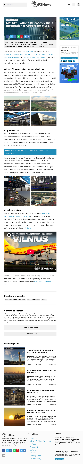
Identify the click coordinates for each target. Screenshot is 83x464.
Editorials (33, 450)
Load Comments (30, 334)
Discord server (27, 52)
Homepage (34, 438)
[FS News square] (69, 73)
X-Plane (33, 444)
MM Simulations (33, 299)
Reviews (33, 453)
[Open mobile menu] (69, 4)
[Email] (3, 455)
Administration (59, 459)
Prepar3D (34, 447)
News (44, 299)
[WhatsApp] (18, 36)
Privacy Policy (35, 459)
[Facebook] (7, 36)
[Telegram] (25, 36)
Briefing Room (36, 456)
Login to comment (30, 328)
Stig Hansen (52, 424)
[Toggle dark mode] (73, 4)
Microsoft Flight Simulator (34, 57)
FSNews (27, 228)
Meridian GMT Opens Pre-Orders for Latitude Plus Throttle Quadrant (28, 151)
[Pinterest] (21, 36)
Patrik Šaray (52, 364)
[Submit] (5, 5)
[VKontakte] (28, 36)
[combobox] (15, 5)
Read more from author (69, 58)
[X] (11, 36)
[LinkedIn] (14, 36)
